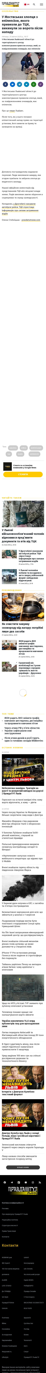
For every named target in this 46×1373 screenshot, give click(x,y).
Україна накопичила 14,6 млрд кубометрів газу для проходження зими (20, 1024)
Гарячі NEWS (28, 1280)
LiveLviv (5, 1308)
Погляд (26, 1329)
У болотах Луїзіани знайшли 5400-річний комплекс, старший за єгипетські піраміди (20, 835)
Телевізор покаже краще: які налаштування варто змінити (18, 1013)
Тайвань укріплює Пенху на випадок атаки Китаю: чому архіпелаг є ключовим (21, 967)
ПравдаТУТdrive (8, 1303)
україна (13, 448)
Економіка (6, 1329)
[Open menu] (41, 4)
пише (12, 111)
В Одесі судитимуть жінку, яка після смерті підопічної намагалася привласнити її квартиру (21, 1047)
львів (20, 454)
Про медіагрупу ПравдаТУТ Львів (15, 1214)
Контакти (10, 1245)
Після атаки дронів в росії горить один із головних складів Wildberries (23, 739)
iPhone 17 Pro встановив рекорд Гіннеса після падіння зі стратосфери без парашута (22, 955)
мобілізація (36, 448)
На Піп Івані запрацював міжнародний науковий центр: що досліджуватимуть (23, 933)
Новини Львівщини (9, 1346)
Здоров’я (27, 1318)
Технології (28, 1340)
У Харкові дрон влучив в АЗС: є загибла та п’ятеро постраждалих (23, 904)
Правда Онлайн (30, 1291)
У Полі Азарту (29, 1297)
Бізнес (26, 1335)
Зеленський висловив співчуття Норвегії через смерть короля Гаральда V (23, 1147)
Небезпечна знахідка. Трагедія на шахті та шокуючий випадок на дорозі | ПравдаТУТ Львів (22, 791)
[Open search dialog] (34, 4)
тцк (8, 454)
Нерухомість (7, 1352)
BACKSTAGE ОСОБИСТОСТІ (34, 1303)
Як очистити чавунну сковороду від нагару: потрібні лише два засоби (22, 627)
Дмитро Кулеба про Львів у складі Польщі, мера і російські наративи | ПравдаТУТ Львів (21, 1136)
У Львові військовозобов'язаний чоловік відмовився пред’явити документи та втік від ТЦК (23, 535)
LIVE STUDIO (6, 1286)
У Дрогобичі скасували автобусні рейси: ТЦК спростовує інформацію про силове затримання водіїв (31, 556)
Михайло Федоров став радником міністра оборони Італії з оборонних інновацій (21, 824)
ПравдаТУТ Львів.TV (31, 1357)
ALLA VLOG (28, 1308)
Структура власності (10, 1226)
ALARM (4, 1280)
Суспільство (10, 11)
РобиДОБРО (28, 1286)
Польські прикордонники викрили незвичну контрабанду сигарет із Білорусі (20, 847)
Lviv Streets (28, 1269)
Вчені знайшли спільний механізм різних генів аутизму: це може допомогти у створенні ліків (20, 944)
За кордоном (7, 1335)
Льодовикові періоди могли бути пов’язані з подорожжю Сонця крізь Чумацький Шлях (21, 924)
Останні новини (12, 748)
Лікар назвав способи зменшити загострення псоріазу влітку (19, 1157)
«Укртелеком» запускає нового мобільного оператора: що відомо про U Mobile (22, 858)
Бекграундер (29, 1263)
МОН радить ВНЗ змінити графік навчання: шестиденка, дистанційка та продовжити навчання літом (31, 647)
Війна (4, 1323)
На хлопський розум (32, 1274)
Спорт (26, 1352)
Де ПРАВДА (6, 1291)
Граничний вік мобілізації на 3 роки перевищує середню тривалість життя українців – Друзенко (30, 668)
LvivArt (26, 1258)
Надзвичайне (7, 1340)
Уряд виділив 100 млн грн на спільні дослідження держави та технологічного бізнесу (21, 1058)
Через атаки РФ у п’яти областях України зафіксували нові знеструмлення (22, 731)
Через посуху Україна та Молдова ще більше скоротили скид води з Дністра (22, 813)
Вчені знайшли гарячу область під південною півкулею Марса (20, 868)
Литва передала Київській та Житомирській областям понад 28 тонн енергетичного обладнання (23, 1035)
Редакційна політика (10, 1220)
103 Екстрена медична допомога (10, 1271)
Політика (5, 1318)
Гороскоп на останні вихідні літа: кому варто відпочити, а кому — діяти (22, 801)
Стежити (23, 474)
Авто (25, 1346)
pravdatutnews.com (31, 220)
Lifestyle (5, 1357)
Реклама (5, 1209)
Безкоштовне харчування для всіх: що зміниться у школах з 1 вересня (22, 913)
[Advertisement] (23, 148)
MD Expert (6, 1263)
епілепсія (34, 454)
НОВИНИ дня (7, 1258)
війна (23, 448)
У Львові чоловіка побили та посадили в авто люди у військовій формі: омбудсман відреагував (31, 575)
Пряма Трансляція (9, 1231)
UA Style (5, 1297)
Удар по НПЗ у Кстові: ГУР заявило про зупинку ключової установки (22, 1004)
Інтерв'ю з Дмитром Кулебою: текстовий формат (18, 1093)
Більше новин (23, 1167)
